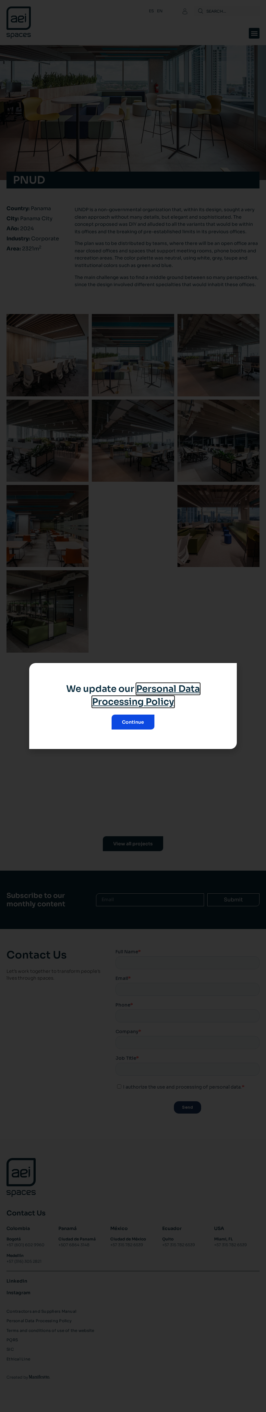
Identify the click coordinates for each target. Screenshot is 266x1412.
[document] (133, 706)
